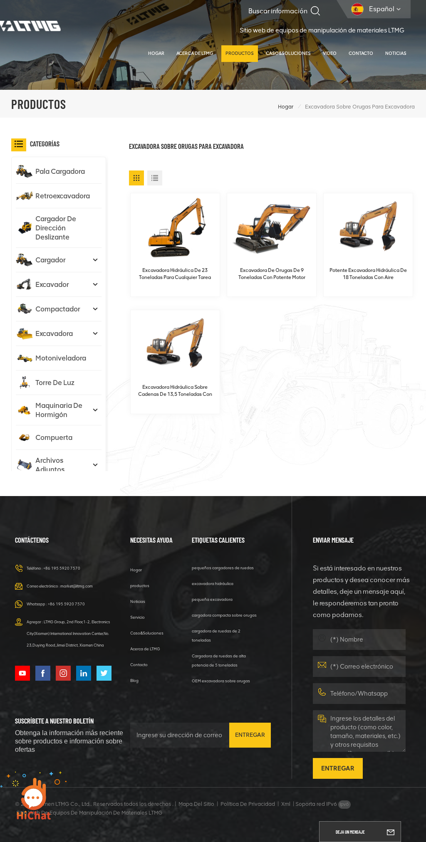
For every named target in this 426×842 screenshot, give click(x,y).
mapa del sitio (196, 804)
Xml (285, 804)
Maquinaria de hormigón (58, 410)
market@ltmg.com (76, 586)
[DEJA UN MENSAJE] (391, 832)
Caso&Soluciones (288, 53)
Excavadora (54, 333)
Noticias (395, 53)
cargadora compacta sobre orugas (224, 615)
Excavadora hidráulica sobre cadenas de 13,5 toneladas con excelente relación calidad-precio (175, 391)
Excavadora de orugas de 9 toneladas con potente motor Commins (271, 274)
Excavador (52, 284)
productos (239, 53)
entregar (250, 734)
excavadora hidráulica (212, 583)
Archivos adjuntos (49, 465)
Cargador (50, 260)
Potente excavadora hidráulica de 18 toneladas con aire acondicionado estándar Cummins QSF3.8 (368, 274)
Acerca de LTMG (194, 53)
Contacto (361, 53)
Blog (134, 680)
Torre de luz (54, 382)
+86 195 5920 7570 (61, 568)
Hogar (156, 53)
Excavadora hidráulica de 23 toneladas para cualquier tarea (175, 273)
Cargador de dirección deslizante (55, 228)
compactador (57, 309)
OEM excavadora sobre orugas (221, 681)
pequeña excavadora (212, 599)
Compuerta (53, 437)
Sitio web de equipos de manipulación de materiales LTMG (322, 30)
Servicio (137, 617)
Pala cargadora (60, 171)
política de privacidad (247, 804)
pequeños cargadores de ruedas (223, 567)
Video (330, 53)
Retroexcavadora (62, 196)
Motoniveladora (60, 358)
